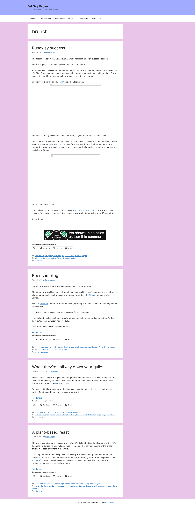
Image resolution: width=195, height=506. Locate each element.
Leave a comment (41, 352)
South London (52, 349)
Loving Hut (80, 415)
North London (90, 415)
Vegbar (92, 295)
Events (32, 18)
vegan (67, 258)
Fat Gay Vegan (38, 6)
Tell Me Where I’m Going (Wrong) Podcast (56, 18)
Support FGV (82, 18)
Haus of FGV (39, 256)
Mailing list (96, 18)
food (68, 486)
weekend (113, 486)
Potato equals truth (62, 484)
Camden (59, 415)
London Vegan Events (100, 347)
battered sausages (42, 415)
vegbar (73, 258)
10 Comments (40, 417)
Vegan (84, 256)
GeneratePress (111, 502)
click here (44, 303)
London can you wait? (73, 256)
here (58, 383)
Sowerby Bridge (85, 486)
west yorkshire (37, 488)
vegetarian (111, 415)
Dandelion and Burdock (49, 486)
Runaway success (48, 48)
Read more (37, 332)
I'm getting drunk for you (54, 256)
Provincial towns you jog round (82, 484)
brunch (43, 258)
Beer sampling (45, 275)
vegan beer (63, 349)
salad (99, 415)
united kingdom (98, 486)
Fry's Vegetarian (69, 415)
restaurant (74, 486)
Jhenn (61, 82)
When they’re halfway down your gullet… (69, 366)
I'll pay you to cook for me (44, 347)
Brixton (37, 258)
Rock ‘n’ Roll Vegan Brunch (85, 210)
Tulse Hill (60, 258)
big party (59, 144)
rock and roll (51, 258)
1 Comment (39, 261)
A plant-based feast (50, 432)
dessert (62, 486)
